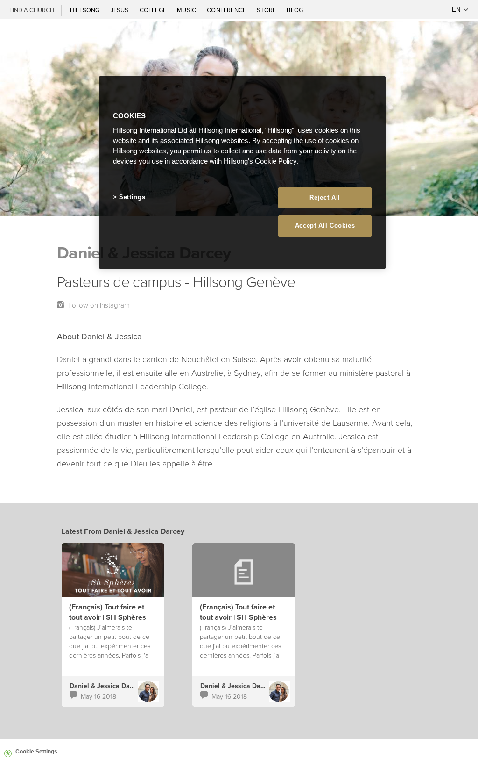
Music (187, 10)
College (154, 10)
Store (267, 10)
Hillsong (85, 10)
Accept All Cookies (325, 225)
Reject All (324, 197)
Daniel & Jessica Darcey (106, 685)
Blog (295, 10)
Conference (227, 10)
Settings (132, 197)
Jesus (120, 10)
